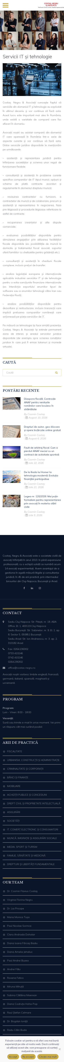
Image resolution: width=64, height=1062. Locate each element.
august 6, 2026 (37, 438)
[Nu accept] (59, 1049)
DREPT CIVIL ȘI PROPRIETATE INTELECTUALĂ (33, 803)
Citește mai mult (48, 1056)
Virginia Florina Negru (20, 899)
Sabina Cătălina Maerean (22, 995)
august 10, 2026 (38, 417)
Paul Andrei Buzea (18, 960)
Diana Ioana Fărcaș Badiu (22, 943)
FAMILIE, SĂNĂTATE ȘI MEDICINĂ (26, 855)
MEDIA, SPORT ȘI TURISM (22, 846)
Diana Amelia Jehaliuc (20, 951)
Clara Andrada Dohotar (21, 934)
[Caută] (56, 372)
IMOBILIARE (13, 786)
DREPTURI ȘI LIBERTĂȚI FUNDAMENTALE (31, 864)
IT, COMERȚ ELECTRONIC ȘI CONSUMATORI (32, 829)
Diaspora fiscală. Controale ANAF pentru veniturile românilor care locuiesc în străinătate (40, 404)
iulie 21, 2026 (36, 487)
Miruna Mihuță (15, 986)
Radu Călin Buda (17, 1030)
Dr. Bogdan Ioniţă (17, 1021)
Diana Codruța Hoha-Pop (22, 1004)
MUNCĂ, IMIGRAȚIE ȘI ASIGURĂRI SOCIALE (32, 838)
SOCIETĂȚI (13, 820)
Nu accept (28, 1056)
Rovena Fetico (15, 977)
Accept (13, 1056)
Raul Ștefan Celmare (19, 1012)
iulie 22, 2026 (36, 463)
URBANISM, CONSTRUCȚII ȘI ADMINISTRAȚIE (33, 760)
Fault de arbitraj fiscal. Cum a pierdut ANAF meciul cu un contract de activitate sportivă (41, 451)
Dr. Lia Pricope (15, 908)
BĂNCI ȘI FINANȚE (17, 777)
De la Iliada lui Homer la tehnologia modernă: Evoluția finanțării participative (41, 476)
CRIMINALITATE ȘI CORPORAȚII (25, 768)
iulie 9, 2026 (35, 515)
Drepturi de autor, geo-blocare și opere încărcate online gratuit (42, 428)
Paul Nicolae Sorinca (19, 925)
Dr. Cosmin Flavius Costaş (22, 891)
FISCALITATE (14, 751)
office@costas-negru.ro (21, 667)
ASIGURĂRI (13, 812)
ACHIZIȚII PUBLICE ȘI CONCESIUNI (27, 794)
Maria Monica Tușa (18, 917)
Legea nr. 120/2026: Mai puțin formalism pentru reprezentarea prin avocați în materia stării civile (42, 501)
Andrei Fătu (13, 969)
